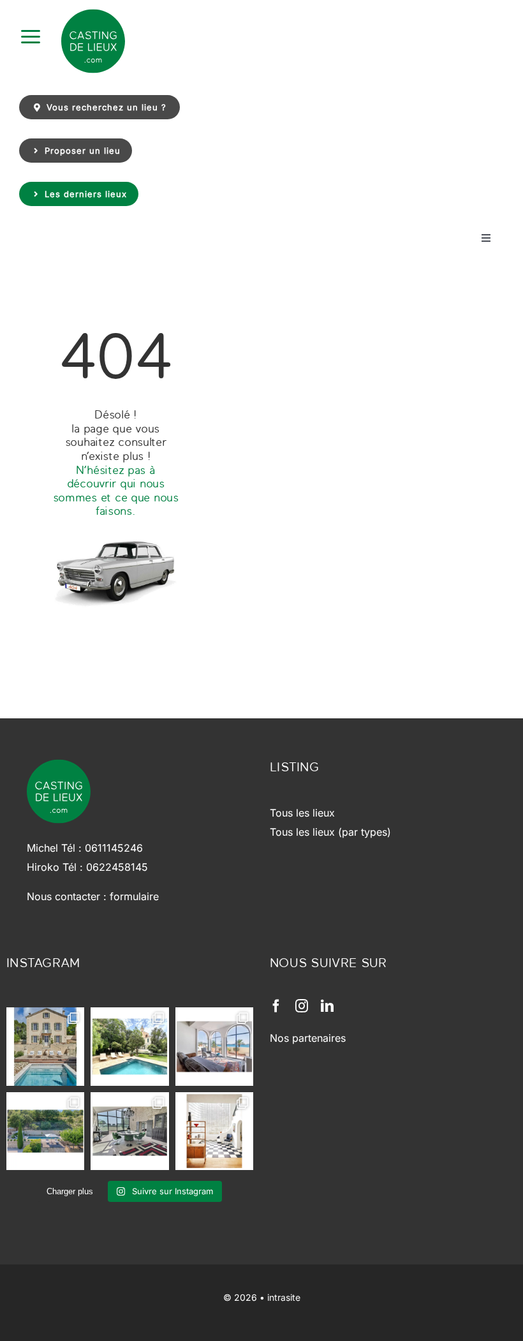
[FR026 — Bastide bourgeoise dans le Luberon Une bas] (45, 1046)
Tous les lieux (302, 812)
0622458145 (117, 867)
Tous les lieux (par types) (330, 832)
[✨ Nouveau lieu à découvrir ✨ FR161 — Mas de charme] (129, 1131)
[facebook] (276, 1006)
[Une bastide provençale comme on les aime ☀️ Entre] (45, 1131)
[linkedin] (327, 1006)
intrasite (283, 1297)
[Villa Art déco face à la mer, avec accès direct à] (214, 1131)
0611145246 (114, 847)
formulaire (134, 896)
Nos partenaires (308, 1038)
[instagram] (301, 1006)
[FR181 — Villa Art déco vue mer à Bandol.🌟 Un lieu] (214, 1046)
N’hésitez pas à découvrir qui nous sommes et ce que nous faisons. (116, 490)
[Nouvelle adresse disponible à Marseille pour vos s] (129, 1046)
